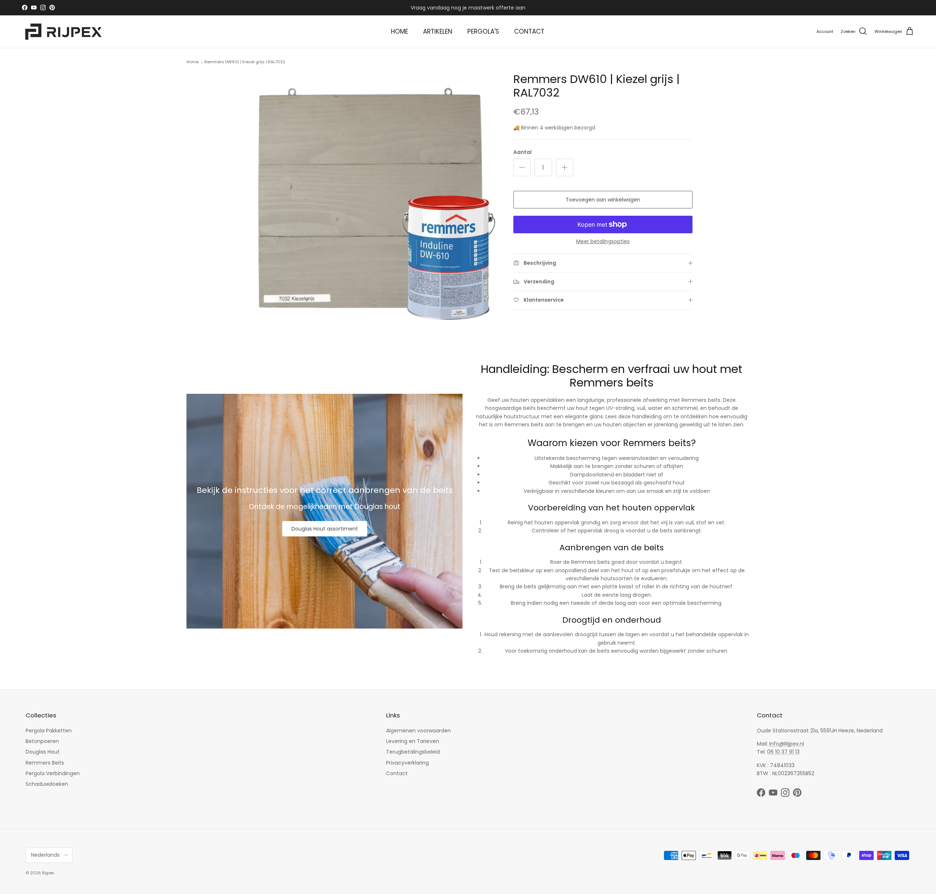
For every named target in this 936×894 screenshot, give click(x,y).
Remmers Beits (45, 762)
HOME (399, 31)
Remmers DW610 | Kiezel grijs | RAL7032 (244, 62)
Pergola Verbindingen (53, 773)
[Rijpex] (65, 32)
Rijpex (48, 873)
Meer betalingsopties (603, 241)
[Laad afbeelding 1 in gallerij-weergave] (370, 199)
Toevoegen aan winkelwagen (603, 199)
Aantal (522, 152)
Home (192, 62)
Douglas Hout (43, 751)
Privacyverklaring (407, 762)
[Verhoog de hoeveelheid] (564, 167)
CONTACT (529, 31)
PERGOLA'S (483, 31)
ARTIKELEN (437, 31)
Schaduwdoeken (47, 784)
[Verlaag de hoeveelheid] (522, 167)
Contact (397, 773)
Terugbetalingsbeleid (413, 751)
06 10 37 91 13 (783, 751)
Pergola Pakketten (49, 730)
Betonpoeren (42, 741)
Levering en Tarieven (412, 741)
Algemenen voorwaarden (418, 730)
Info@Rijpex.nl (786, 743)
